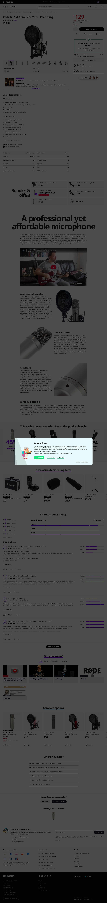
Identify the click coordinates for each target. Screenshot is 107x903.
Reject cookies (51, 457)
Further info (60, 457)
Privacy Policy (84, 462)
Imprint (78, 462)
